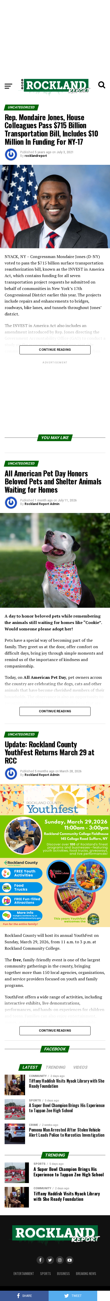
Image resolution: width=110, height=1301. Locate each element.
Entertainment (24, 1273)
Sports (45, 1273)
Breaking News (86, 1273)
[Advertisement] (55, 36)
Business (63, 1273)
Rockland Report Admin (42, 504)
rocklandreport (36, 156)
